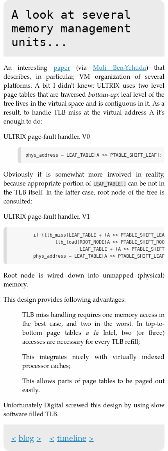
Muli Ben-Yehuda (119, 67)
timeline (71, 437)
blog (26, 437)
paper (62, 67)
